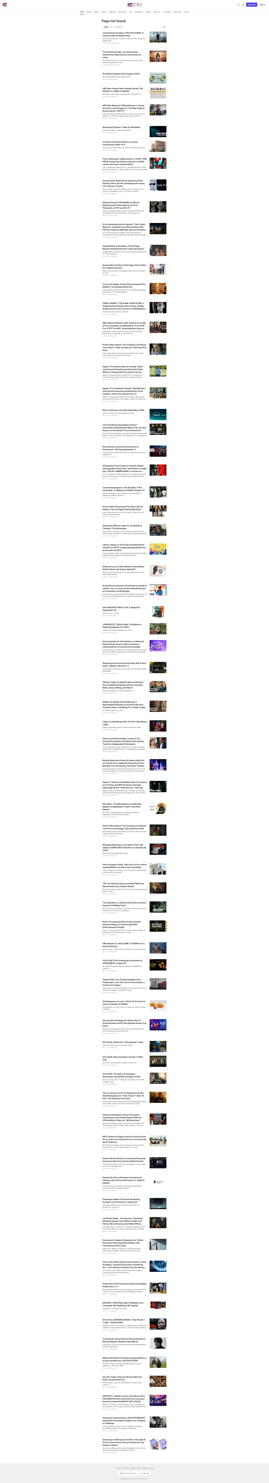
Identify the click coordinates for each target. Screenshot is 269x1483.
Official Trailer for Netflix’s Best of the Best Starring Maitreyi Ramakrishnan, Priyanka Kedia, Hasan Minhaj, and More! (123, 685)
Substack (124, 1479)
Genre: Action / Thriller (111, 613)
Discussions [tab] (119, 27)
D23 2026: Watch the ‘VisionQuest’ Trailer (123, 1042)
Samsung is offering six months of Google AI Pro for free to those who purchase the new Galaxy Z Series (124, 1442)
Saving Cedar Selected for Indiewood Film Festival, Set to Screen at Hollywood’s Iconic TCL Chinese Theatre (124, 183)
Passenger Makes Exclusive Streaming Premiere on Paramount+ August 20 (121, 1200)
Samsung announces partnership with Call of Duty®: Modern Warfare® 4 (124, 664)
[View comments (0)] (118, 46)
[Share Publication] (243, 5)
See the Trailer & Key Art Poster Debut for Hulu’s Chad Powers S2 (122, 1378)
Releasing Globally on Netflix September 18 (118, 691)
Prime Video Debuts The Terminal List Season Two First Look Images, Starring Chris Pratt (124, 827)
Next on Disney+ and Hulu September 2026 (123, 410)
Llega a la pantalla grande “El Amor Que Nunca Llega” (125, 723)
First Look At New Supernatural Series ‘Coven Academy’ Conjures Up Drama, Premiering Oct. (123, 1271)
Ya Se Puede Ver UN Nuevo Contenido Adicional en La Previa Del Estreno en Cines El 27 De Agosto (124, 909)
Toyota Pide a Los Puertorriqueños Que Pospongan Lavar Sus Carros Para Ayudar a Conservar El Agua (124, 982)
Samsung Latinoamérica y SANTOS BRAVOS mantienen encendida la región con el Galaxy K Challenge (124, 1421)
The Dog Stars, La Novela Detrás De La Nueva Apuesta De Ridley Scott (124, 904)
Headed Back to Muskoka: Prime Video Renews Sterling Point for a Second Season (123, 247)
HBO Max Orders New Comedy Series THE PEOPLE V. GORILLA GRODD (123, 89)
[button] (82, 11)
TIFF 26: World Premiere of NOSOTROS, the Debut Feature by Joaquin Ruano (123, 885)
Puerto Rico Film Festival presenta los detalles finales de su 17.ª (125, 1285)
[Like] (104, 46)
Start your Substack (129, 1473)
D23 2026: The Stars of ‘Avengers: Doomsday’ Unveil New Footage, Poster (121, 1075)
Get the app (145, 1473)
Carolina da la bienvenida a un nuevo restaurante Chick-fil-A (120, 143)
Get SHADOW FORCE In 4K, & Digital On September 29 (121, 608)
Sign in (262, 5)
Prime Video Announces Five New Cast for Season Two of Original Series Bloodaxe (123, 508)
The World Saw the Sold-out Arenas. (116, 312)
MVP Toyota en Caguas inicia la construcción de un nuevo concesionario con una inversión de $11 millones (125, 1139)
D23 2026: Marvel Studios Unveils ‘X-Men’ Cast (123, 1058)
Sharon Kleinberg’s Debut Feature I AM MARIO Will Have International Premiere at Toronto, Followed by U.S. (123, 212)
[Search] (238, 5)
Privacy (132, 1468)
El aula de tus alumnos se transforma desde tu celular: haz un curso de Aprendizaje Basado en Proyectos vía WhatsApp (125, 588)
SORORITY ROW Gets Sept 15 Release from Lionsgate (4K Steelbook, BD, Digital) (123, 1304)
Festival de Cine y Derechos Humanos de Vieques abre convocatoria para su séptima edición (124, 1180)
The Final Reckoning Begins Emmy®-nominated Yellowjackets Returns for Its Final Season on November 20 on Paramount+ (124, 428)
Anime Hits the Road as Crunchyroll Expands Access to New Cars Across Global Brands (124, 1159)
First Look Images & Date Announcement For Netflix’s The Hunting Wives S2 (124, 285)
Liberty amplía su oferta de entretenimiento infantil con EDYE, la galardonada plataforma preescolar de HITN (124, 547)
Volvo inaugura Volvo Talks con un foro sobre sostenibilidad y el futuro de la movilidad (125, 866)
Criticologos (114, 43)
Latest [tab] (106, 27)
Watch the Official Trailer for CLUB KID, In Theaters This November (122, 527)
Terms (138, 1468)
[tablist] (113, 27)
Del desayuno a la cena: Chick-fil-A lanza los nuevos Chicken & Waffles (124, 1002)
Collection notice (148, 1468)
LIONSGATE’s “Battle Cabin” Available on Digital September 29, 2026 (122, 625)
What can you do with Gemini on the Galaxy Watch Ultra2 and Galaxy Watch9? (123, 568)
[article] (134, 39)
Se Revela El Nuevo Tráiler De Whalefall (121, 127)
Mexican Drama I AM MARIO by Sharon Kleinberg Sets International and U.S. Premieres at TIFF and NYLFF (121, 205)
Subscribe (252, 5)
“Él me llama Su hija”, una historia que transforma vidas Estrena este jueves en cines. (122, 55)
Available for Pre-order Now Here (115, 1308)
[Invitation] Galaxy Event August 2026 (121, 74)
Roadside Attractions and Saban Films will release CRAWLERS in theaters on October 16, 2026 (125, 848)
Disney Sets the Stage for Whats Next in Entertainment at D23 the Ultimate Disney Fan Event (125, 1023)
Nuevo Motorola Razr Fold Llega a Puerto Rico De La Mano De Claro (124, 266)
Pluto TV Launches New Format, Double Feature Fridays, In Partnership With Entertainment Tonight (122, 924)
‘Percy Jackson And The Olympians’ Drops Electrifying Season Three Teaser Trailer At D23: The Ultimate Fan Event (123, 1096)
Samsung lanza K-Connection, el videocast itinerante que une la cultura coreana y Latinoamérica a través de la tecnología (123, 644)
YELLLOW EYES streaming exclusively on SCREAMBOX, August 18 (122, 961)
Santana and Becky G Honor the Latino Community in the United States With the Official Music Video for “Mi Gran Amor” (122, 1118)
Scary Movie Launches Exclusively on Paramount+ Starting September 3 (121, 448)
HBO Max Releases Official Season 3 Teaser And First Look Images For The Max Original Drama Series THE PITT (123, 108)
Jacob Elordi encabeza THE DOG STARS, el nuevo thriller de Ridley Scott (123, 34)
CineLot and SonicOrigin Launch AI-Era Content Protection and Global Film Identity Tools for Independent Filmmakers (123, 741)
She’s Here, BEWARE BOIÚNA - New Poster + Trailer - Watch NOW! (124, 1321)
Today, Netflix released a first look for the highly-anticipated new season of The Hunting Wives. (124, 291)
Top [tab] (111, 27)
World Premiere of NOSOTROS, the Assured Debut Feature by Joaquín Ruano (125, 890)
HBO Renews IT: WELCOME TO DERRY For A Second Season (124, 945)
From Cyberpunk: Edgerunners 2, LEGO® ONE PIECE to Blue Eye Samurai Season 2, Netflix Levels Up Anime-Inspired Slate (125, 162)
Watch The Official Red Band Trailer (115, 853)
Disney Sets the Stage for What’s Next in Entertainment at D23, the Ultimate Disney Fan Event (123, 1030)
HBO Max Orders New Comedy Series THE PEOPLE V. (122, 94)
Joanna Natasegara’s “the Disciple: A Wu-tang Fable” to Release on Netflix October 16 (124, 489)
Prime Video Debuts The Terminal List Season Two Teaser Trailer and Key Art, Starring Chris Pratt (125, 347)
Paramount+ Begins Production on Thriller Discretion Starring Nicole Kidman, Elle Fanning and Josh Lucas (123, 1243)
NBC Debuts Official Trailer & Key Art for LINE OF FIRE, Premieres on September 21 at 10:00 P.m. (122, 332)
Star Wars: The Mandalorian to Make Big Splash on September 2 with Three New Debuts (122, 807)
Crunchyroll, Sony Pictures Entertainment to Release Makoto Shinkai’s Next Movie (124, 1340)
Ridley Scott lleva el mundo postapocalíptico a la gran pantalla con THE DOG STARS (125, 1359)
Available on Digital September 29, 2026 (117, 630)
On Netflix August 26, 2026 (112, 710)
